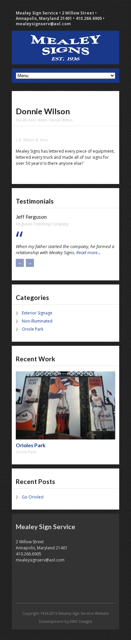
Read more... (88, 252)
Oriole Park (32, 329)
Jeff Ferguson (31, 217)
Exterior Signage (37, 313)
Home (41, 119)
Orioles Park (31, 445)
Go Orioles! (33, 497)
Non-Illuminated (37, 321)
